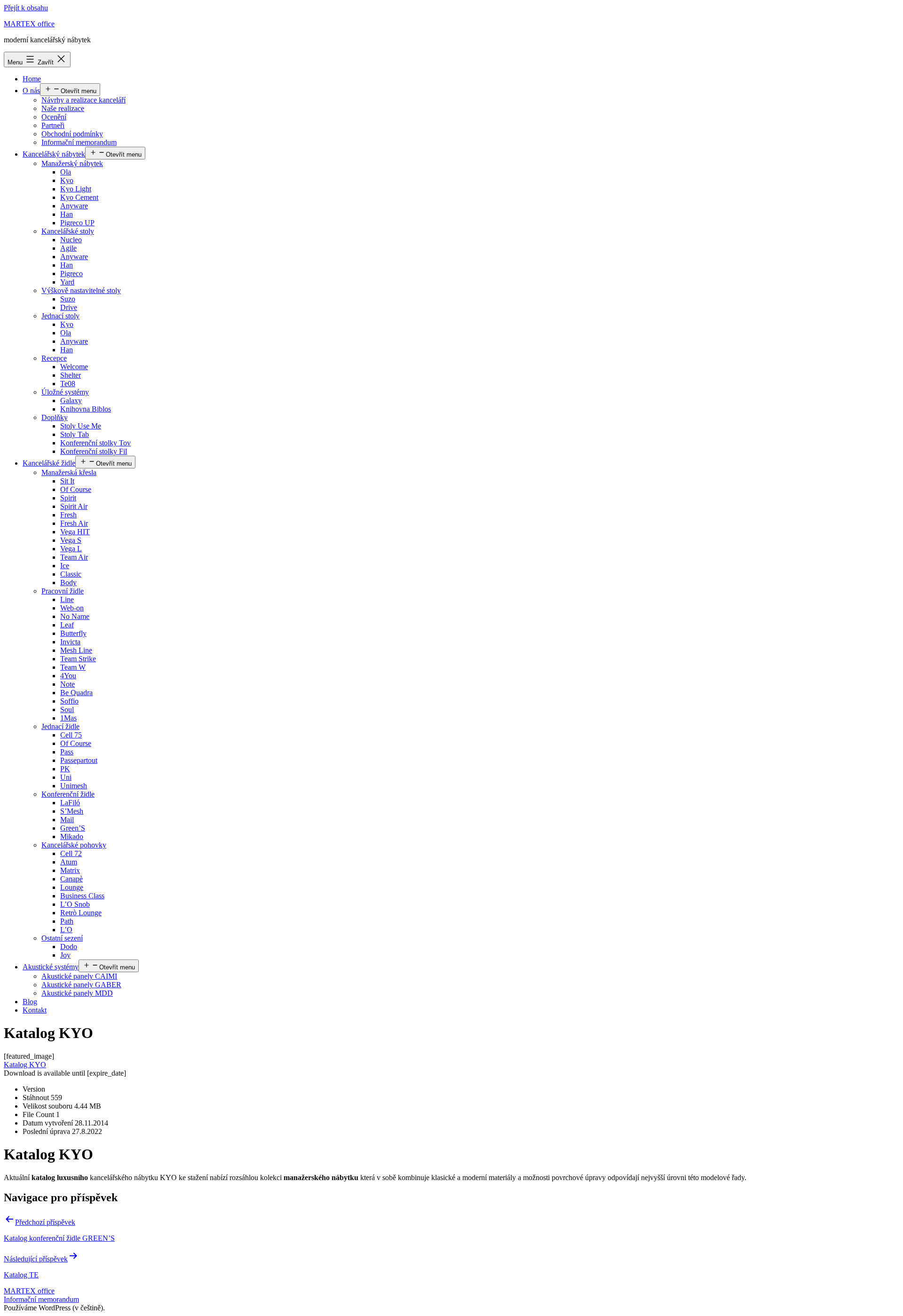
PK (65, 769)
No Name (74, 616)
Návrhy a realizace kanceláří (83, 100)
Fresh (68, 515)
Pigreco (71, 273)
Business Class (82, 896)
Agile (68, 248)
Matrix (70, 870)
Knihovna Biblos (85, 409)
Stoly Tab (74, 434)
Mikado (71, 836)
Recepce (54, 358)
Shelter (70, 375)
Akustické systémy (51, 967)
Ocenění (53, 117)
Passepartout (78, 760)
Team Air (74, 557)
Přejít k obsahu (26, 8)
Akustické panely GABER (81, 985)
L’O (66, 930)
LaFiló (70, 803)
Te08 (67, 384)
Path (66, 921)
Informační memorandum (79, 142)
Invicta (70, 642)
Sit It (67, 481)
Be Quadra (76, 693)
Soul (67, 709)
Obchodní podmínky (72, 134)
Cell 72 (71, 853)
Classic (70, 574)
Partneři (52, 125)
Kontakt (35, 1010)
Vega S (70, 540)
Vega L (71, 549)
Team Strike (78, 659)
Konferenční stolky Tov (95, 443)
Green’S (72, 828)
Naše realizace (62, 108)
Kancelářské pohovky (73, 845)
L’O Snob (75, 904)
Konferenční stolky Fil (93, 451)
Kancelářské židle (49, 463)
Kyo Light (75, 189)
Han (66, 214)
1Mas (68, 718)
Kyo (66, 180)
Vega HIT (75, 532)
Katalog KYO (25, 1065)
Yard (67, 282)
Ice (64, 566)
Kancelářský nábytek (54, 154)
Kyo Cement (79, 197)
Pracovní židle (62, 591)
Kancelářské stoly (67, 231)
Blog (30, 1002)
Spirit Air (73, 506)
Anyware (74, 206)
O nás (31, 91)
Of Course (75, 489)
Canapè (71, 879)
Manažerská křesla (68, 472)
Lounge (71, 887)
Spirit (68, 498)
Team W (73, 667)
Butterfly (73, 633)
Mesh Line (76, 650)
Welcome (74, 367)
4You (68, 676)
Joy (65, 955)
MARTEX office (29, 24)
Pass (66, 752)
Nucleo (71, 240)
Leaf (67, 625)
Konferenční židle (68, 794)
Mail (67, 820)
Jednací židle (60, 726)
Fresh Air (74, 523)
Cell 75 (71, 735)
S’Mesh (71, 811)
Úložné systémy (65, 392)
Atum (68, 862)
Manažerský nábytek (72, 163)
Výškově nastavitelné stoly (81, 290)
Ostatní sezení (62, 938)
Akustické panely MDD (77, 993)
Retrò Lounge (81, 913)
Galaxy (71, 400)
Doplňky (54, 417)
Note (67, 684)
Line (67, 599)
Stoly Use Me (80, 426)
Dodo (68, 947)
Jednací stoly (60, 316)
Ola (65, 172)
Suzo (67, 299)
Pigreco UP (77, 223)
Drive (68, 307)
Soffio (69, 701)
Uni (65, 777)
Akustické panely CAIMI (79, 976)
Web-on (72, 608)
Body (68, 583)
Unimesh (73, 786)
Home (32, 79)
